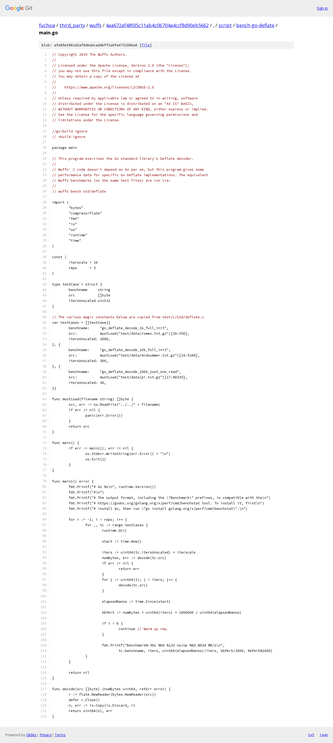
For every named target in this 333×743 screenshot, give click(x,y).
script (225, 25)
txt (311, 734)
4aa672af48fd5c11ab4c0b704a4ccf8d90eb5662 (157, 25)
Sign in (322, 8)
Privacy (46, 734)
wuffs (95, 25)
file (146, 45)
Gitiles (31, 734)
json (323, 734)
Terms (60, 734)
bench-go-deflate (255, 25)
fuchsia (47, 25)
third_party (72, 25)
